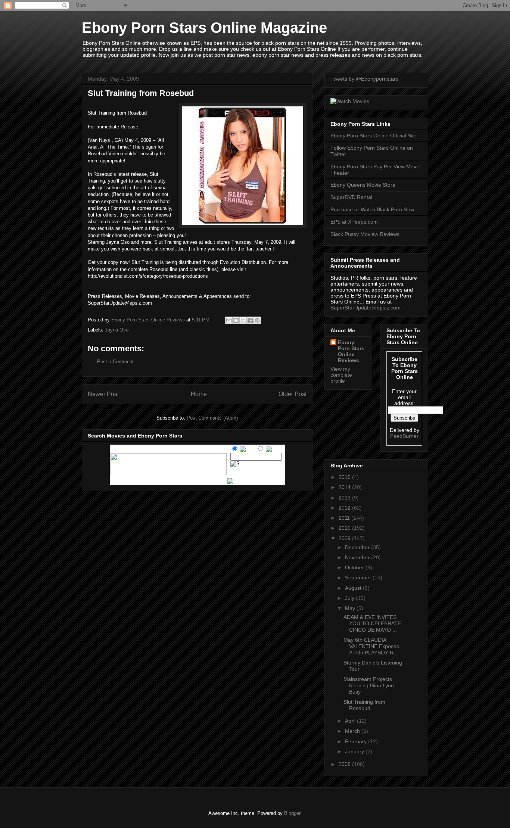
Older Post (293, 394)
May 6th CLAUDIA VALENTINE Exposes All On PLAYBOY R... (371, 646)
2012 (345, 508)
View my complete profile (341, 375)
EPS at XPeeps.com (354, 222)
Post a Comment (115, 361)
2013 (345, 498)
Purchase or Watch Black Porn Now (372, 209)
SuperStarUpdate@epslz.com (365, 308)
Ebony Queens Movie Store (362, 185)
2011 (345, 518)
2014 (345, 487)
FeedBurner (404, 436)
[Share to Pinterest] (257, 320)
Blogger (292, 813)
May (351, 608)
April (351, 721)
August (354, 588)
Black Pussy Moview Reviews (364, 234)
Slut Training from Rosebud (364, 705)
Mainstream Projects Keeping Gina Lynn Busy (368, 685)
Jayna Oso (116, 330)
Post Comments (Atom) (212, 418)
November (358, 557)
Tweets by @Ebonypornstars (364, 79)
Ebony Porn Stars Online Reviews (351, 351)
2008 (345, 764)
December (358, 547)
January (355, 751)
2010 (345, 528)
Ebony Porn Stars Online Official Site (373, 135)
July (350, 598)
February (356, 741)
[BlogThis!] (236, 320)
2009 (345, 538)
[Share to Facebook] (250, 320)
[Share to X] (243, 320)
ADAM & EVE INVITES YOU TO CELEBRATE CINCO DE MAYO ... (372, 623)
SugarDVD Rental (351, 197)
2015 (345, 477)
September (359, 577)
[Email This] (229, 320)
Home (199, 394)
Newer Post (103, 394)
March (353, 731)
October (355, 567)
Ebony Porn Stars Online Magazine (204, 27)
